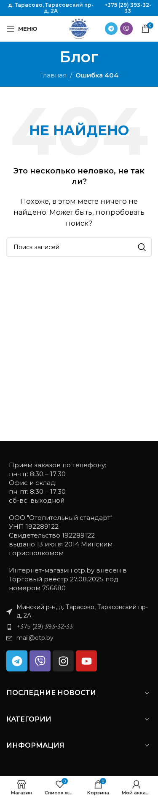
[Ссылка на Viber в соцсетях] (126, 28)
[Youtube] (86, 660)
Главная (53, 75)
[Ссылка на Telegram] (111, 28)
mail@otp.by (35, 638)
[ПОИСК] (142, 247)
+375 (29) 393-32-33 (127, 8)
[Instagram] (63, 660)
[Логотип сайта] (79, 28)
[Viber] (40, 660)
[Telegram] (16, 660)
